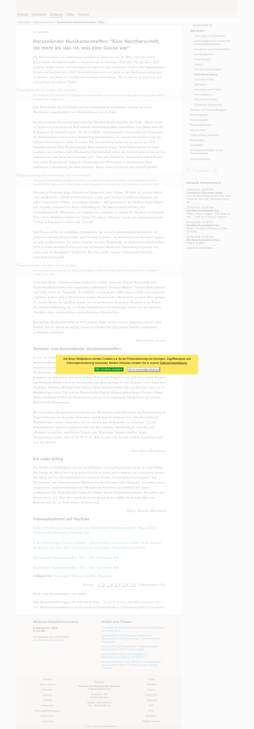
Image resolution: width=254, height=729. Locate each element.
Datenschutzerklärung (173, 362)
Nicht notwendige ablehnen (144, 369)
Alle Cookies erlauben (109, 369)
